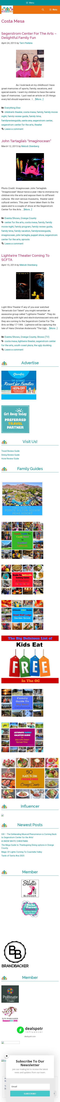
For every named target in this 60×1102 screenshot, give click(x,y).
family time (35, 116)
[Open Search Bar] (42, 10)
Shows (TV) (43, 336)
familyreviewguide (11, 120)
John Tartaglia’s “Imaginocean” (26, 141)
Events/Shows (12, 218)
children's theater (13, 112)
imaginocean (8, 235)
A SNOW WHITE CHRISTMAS (14, 841)
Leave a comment (14, 129)
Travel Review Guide (10, 451)
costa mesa (29, 112)
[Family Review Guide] (7, 10)
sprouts (25, 239)
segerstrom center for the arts (17, 124)
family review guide (18, 116)
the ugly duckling (42, 345)
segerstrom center (42, 120)
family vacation (22, 231)
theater (38, 124)
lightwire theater (26, 341)
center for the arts (14, 222)
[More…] (39, 99)
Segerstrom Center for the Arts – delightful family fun (29, 35)
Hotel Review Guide (10, 458)
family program (23, 226)
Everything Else (12, 107)
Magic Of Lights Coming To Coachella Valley (21, 852)
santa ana (27, 120)
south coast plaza (23, 345)
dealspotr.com (30, 1036)
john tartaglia (23, 235)
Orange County (28, 218)
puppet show (37, 235)
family (40, 112)
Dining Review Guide (10, 455)
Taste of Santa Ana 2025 (12, 855)
